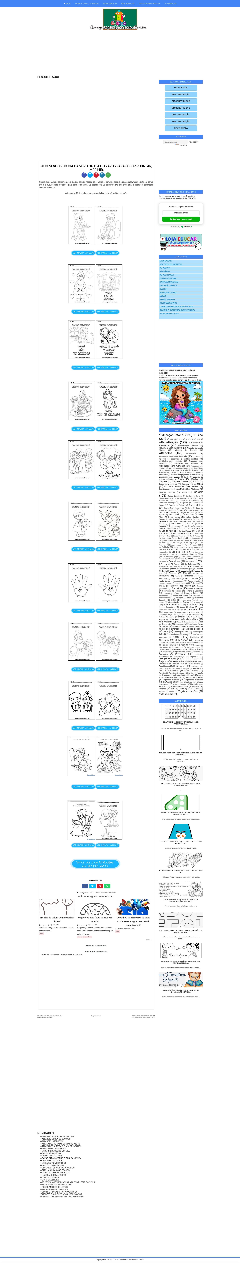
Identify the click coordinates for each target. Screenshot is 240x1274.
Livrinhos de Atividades (190, 614)
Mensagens (180, 624)
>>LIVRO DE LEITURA (49, 1180)
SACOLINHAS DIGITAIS (169, 313)
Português (163, 654)
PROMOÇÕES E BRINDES (183, 661)
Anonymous (43, 925)
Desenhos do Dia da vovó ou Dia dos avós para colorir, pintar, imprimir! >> (143, 1016)
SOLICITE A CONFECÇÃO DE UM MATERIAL (177, 310)
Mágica (171, 617)
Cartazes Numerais (174, 486)
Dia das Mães (180, 533)
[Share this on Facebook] (85, 886)
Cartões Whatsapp (191, 489)
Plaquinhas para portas (181, 652)
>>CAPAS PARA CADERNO (51, 1156)
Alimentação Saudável (167, 457)
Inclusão (197, 595)
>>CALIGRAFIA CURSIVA (50, 1153)
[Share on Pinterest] (100, 886)
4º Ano (188, 439)
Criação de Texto (187, 513)
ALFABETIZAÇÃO (167, 275)
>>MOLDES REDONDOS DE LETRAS (56, 1185)
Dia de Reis (166, 536)
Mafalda (162, 617)
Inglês (173, 600)
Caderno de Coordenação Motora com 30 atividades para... (180, 962)
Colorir (91, 893)
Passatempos (177, 647)
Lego (181, 610)
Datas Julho (174, 515)
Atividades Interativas (170, 470)
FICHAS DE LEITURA (168, 278)
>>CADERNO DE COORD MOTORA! (55, 1151)
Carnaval (185, 484)
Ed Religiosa (190, 564)
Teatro (181, 689)
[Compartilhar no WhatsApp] (108, 175)
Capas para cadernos (168, 484)
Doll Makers (190, 561)
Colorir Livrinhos (175, 496)
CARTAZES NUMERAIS (169, 282)
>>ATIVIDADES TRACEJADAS (53, 1148)
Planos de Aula (196, 649)
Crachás (173, 513)
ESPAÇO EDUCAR (113, 1260)
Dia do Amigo (195, 536)
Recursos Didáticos (192, 671)
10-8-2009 (55, 925)
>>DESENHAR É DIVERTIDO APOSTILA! (57, 1168)
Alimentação (191, 453)
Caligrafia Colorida (180, 481)
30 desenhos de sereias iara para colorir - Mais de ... (181, 871)
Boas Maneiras (186, 472)
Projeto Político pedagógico (190, 659)
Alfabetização (168, 442)
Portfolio (197, 652)
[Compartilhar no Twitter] (90, 175)
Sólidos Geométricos (179, 686)
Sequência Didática (171, 680)
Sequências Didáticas (194, 680)
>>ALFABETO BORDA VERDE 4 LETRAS (57, 1136)
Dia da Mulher (173, 528)
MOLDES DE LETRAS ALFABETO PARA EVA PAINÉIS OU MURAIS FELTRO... (180, 931)
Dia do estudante (191, 540)
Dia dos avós (110, 893)
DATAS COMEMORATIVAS (149, 4)
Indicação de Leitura (183, 598)
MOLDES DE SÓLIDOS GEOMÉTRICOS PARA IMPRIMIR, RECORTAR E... (180, 754)
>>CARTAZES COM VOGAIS (52, 1160)
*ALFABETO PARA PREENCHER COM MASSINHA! (62, 1197)
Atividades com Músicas (186, 463)
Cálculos (194, 479)
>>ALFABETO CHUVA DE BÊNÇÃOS (55, 1139)
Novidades (194, 637)
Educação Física (174, 566)
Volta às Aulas (166, 694)
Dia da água (190, 522)
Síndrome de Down (179, 684)
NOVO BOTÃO (181, 128)
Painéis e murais (169, 645)
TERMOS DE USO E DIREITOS (87, 4)
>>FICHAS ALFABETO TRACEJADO (55, 1172)
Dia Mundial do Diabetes (178, 554)
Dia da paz (186, 528)
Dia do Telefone (179, 547)
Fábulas (196, 573)
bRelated (148, 940)
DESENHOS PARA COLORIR (170, 521)
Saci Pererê (189, 675)
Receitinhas (164, 666)
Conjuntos (184, 503)
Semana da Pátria (173, 677)
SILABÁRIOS (165, 271)
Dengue (196, 519)
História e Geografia (194, 591)
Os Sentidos (189, 642)
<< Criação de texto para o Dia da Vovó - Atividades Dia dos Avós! (49, 1016)
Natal (176, 637)
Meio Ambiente (165, 622)
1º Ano (198, 435)
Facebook (164, 575)
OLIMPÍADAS (181, 640)
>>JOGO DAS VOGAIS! (50, 1177)
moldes (165, 626)
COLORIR (163, 289)
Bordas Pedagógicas (179, 475)
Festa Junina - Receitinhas (171, 581)
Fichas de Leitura (180, 583)
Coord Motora (196, 505)
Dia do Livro (174, 543)
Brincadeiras (195, 475)
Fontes (187, 585)
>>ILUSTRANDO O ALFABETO (53, 1175)
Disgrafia (162, 559)
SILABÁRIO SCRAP (171, 682)
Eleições (189, 569)
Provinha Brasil (178, 664)
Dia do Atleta (164, 538)
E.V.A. (200, 561)
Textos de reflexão (194, 689)
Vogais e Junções (188, 691)
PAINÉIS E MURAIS (167, 299)
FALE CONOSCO (110, 4)
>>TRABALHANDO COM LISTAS (54, 1189)
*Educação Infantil (171, 435)
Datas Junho (189, 515)
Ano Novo (196, 457)
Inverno (197, 602)
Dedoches (186, 519)
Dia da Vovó (100, 893)
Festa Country (176, 579)
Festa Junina (191, 578)
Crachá (162, 512)
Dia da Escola (176, 526)
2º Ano (170, 439)
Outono (200, 642)
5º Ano (197, 439)
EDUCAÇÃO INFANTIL (168, 285)
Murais (185, 634)
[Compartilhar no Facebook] (84, 175)
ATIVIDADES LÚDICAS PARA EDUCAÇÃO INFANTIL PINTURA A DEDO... (181, 813)
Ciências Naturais (167, 492)
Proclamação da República (186, 656)
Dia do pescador (175, 545)
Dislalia (172, 559)
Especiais (185, 571)
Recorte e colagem (181, 668)
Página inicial (96, 1016)
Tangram (162, 689)
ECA (165, 564)
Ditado (190, 559)
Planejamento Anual (179, 649)
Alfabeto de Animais (185, 450)
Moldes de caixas (179, 626)
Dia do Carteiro (194, 538)
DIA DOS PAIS (181, 88)
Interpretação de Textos (178, 602)
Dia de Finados (197, 534)
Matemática (192, 619)
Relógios (162, 673)
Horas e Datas (191, 593)
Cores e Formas (175, 510)
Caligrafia (163, 481)
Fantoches (188, 576)
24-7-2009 (132, 928)
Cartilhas (194, 487)
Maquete (182, 617)
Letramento (168, 612)
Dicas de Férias (196, 554)
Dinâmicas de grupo (170, 557)
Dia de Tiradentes (179, 536)
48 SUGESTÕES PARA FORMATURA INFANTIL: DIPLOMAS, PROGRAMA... (181, 991)
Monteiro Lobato (173, 634)
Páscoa (184, 644)
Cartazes (198, 484)
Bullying (186, 477)
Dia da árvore (177, 524)
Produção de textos (167, 659)
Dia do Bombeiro (179, 538)
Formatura (177, 588)
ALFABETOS (165, 268)
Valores (162, 691)
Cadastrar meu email (181, 219)
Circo (184, 492)
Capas (195, 481)
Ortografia (177, 642)
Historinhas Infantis (171, 593)
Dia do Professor (191, 545)
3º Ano (179, 439)
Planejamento (164, 649)
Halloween (166, 591)
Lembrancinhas (195, 609)
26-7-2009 (93, 925)
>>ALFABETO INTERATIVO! (52, 1141)
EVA (185, 573)
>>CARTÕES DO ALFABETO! (52, 1165)
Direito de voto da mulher (191, 557)
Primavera (180, 654)
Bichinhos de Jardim (167, 472)
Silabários (188, 682)
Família (177, 576)
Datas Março (174, 517)
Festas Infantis (87, 937)
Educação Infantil (191, 566)
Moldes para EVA (181, 631)
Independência (165, 598)
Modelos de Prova (195, 624)
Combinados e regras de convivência (174, 498)
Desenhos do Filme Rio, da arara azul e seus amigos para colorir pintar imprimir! (133, 921)
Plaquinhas (167, 652)
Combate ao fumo (193, 496)
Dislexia (181, 559)
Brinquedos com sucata (169, 477)
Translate (183, 145)
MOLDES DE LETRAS (168, 292)
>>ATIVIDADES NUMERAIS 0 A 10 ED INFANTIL (61, 1146)
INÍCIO (68, 4)
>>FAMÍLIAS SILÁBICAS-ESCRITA (55, 1170)
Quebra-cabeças (194, 664)
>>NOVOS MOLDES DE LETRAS (54, 1187)
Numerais (164, 640)
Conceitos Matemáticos (189, 500)
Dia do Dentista (176, 540)
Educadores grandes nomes (171, 569)
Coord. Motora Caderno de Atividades (178, 508)
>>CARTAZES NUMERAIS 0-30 (53, 1163)
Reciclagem (179, 666)
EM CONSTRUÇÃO (181, 94)
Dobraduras (174, 561)
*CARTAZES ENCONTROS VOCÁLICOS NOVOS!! (61, 1194)
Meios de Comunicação (185, 622)
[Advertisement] (115, 54)
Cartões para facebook (169, 489)
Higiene (178, 591)
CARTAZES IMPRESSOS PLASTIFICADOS (176, 306)
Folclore (174, 585)
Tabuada (195, 686)
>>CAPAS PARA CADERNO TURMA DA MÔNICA (61, 1158)
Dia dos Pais (178, 552)
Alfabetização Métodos (188, 446)
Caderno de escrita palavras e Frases (181, 478)
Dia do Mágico (188, 543)
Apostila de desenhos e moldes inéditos (178, 459)
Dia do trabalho (194, 547)
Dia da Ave (191, 524)
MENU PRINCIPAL (128, 4)
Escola (164, 571)
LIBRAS (163, 296)
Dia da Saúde (198, 528)
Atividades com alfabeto (170, 461)
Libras (175, 615)
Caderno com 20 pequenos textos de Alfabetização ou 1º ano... (181, 900)
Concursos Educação (167, 503)
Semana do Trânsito (194, 677)
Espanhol (174, 571)
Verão (171, 691)
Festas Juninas (164, 583)
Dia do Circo (163, 540)
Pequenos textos (193, 647)
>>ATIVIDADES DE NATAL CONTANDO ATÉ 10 (60, 1144)
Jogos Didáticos (190, 604)
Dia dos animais (166, 549)
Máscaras (174, 619)
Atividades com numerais (172, 466)
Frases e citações (195, 588)
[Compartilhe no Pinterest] (96, 175)
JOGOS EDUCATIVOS (168, 303)
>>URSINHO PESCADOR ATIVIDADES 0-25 (58, 1192)
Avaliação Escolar (190, 470)
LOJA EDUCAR (170, 4)
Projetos (163, 661)
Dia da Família (190, 526)
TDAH (173, 689)
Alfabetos (165, 453)
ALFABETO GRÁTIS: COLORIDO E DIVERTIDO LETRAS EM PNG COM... (181, 842)
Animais (183, 456)
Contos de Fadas (176, 505)
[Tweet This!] (92, 886)
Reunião (190, 673)
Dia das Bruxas (185, 531)
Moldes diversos (171, 628)
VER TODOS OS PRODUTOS (171, 264)
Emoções (199, 569)
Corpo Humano (194, 510)
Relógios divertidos (176, 673)
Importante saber (180, 595)
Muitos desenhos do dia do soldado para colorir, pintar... (180, 785)
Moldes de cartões (196, 626)
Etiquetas (172, 573)
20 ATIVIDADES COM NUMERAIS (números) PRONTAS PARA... (181, 723)
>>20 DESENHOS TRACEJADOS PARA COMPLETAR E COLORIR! (68, 1182)
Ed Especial (175, 564)
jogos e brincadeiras (167, 607)
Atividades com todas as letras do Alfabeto (186, 468)
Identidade (163, 595)
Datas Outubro (192, 517)
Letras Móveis (164, 615)
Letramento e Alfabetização (188, 612)
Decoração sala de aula (169, 519)
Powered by (175, 227)
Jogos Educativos (168, 604)
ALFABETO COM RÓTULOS (170, 448)
